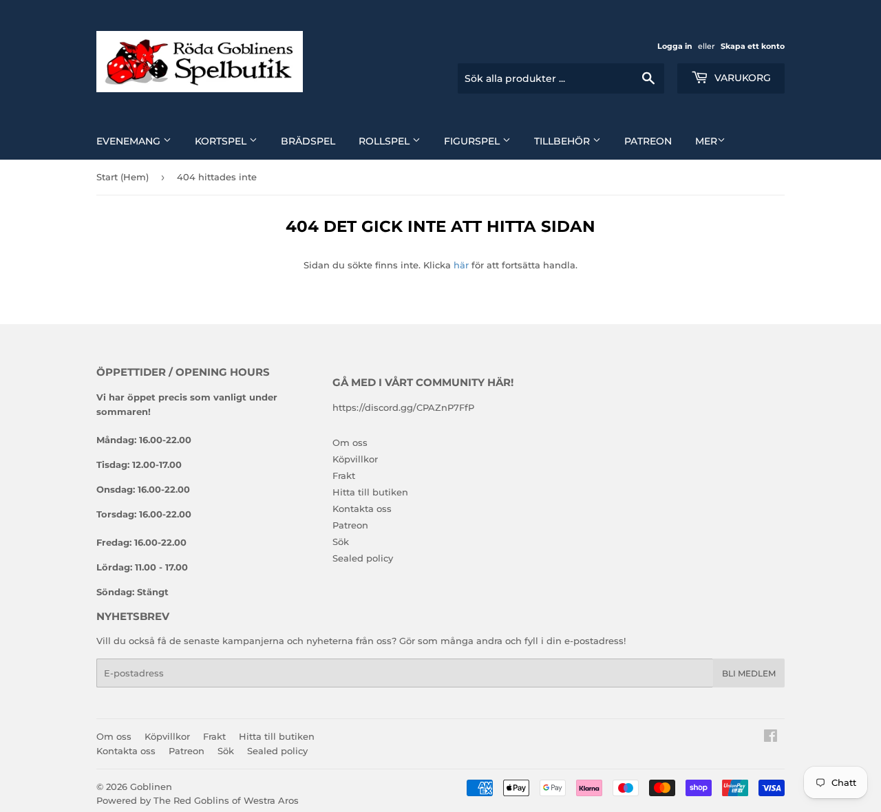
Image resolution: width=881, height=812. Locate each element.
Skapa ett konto (753, 46)
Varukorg (741, 78)
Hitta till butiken (370, 492)
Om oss (350, 442)
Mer (706, 141)
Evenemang (129, 141)
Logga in (674, 46)
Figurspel (473, 141)
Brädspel (308, 141)
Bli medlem (749, 673)
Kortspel (222, 141)
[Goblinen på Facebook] (770, 737)
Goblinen (151, 786)
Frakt (343, 475)
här (461, 264)
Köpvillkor (355, 458)
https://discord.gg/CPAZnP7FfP (403, 407)
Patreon (648, 141)
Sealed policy (362, 558)
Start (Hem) (122, 176)
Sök (340, 541)
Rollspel (385, 141)
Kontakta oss (362, 508)
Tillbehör (563, 141)
